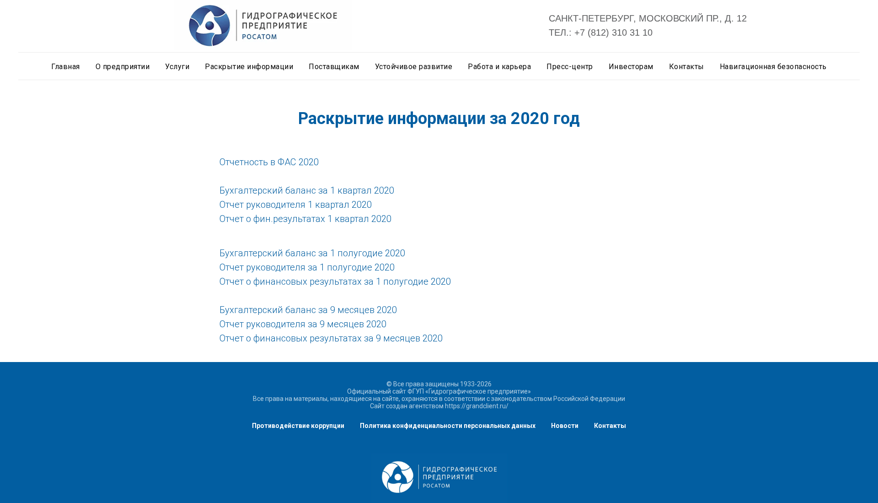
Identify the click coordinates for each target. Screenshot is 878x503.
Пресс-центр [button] (569, 66)
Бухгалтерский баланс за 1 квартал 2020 (307, 190)
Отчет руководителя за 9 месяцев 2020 (303, 324)
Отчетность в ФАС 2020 (269, 162)
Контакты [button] (686, 66)
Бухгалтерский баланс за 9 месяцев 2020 (308, 309)
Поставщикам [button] (334, 66)
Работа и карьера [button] (499, 66)
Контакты (610, 425)
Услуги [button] (177, 66)
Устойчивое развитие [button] (414, 66)
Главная (65, 66)
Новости (564, 425)
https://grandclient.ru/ (477, 406)
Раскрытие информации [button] (249, 66)
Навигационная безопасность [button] (773, 66)
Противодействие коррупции (298, 425)
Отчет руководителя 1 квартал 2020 (296, 204)
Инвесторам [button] (631, 66)
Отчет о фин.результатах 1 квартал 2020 (305, 218)
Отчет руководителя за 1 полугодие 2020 (307, 267)
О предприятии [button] (123, 66)
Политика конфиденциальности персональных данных (447, 425)
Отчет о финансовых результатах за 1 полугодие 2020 (335, 281)
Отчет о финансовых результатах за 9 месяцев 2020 (331, 338)
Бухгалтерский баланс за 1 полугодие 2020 (312, 253)
